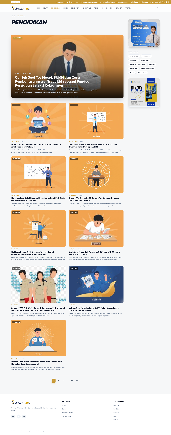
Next (78, 380)
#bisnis (132, 72)
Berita (45, 8)
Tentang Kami (66, 416)
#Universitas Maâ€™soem (137, 64)
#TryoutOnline (134, 56)
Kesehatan (75, 8)
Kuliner (119, 8)
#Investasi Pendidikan (147, 68)
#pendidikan (133, 60)
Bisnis (65, 8)
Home (37, 8)
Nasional (116, 405)
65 (72, 380)
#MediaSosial (146, 56)
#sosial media (142, 72)
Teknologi (98, 8)
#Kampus (152, 64)
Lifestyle (87, 8)
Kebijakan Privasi (67, 412)
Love (115, 416)
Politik (109, 8)
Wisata (128, 8)
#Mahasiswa (133, 68)
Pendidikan (55, 8)
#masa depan (145, 60)
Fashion (116, 420)
